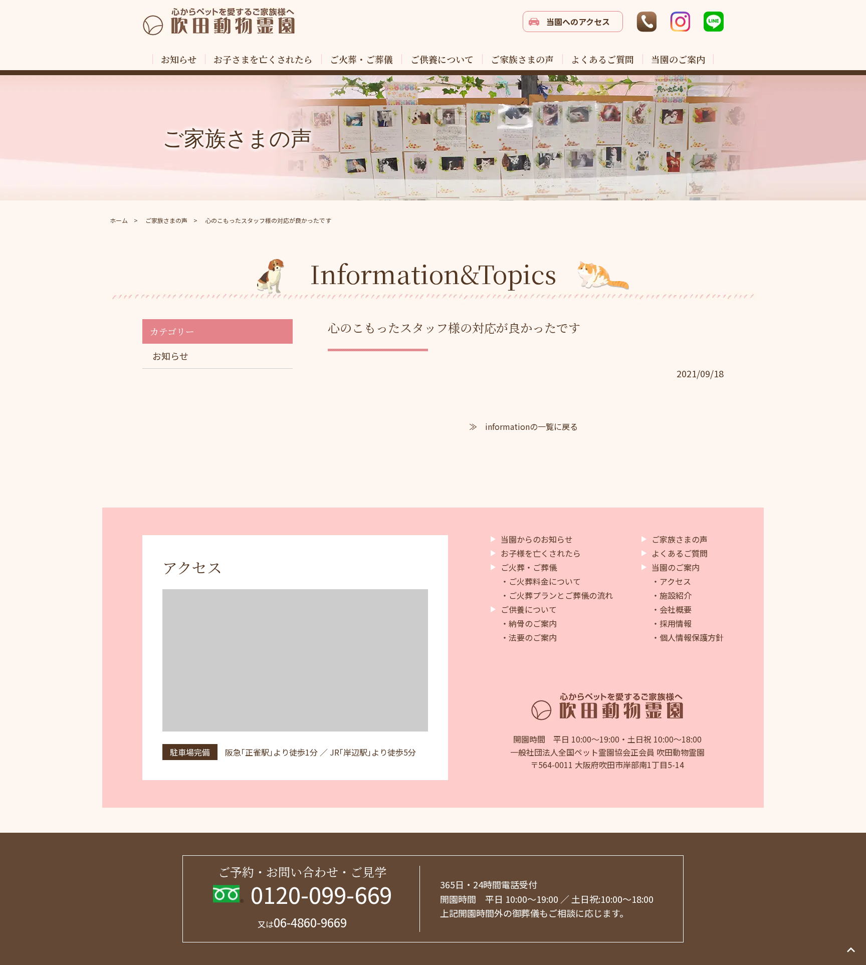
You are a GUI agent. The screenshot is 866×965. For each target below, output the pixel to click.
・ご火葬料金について (541, 581)
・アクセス (671, 581)
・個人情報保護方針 (688, 637)
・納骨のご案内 (529, 623)
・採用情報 (672, 623)
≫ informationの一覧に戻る (523, 426)
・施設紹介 (672, 595)
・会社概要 (672, 609)
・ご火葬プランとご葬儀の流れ (557, 595)
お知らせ (170, 355)
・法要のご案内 (529, 637)
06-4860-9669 (302, 922)
